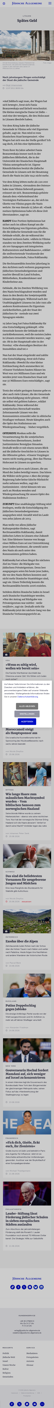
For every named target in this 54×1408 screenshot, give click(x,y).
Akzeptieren (27, 721)
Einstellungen (27, 714)
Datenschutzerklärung (27, 696)
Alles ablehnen (27, 706)
